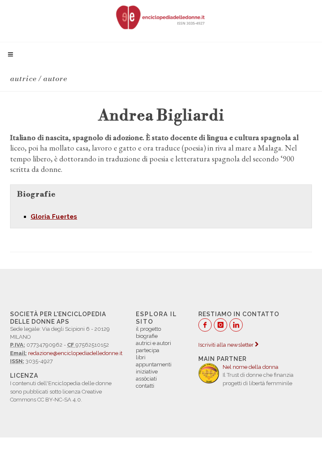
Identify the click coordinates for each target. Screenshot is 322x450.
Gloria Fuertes (54, 216)
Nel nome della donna (250, 367)
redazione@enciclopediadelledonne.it (75, 353)
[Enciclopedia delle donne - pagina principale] (161, 16)
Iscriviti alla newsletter (226, 345)
